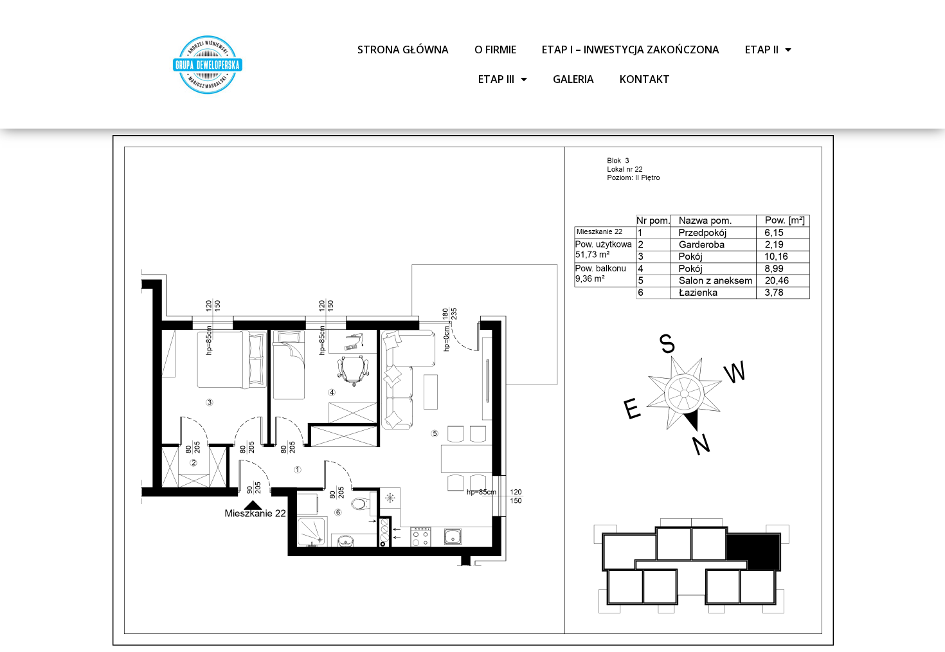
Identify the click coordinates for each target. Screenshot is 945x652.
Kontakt (645, 79)
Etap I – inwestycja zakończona (630, 49)
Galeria (573, 79)
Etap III (496, 79)
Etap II (762, 49)
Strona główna (403, 49)
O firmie (495, 49)
